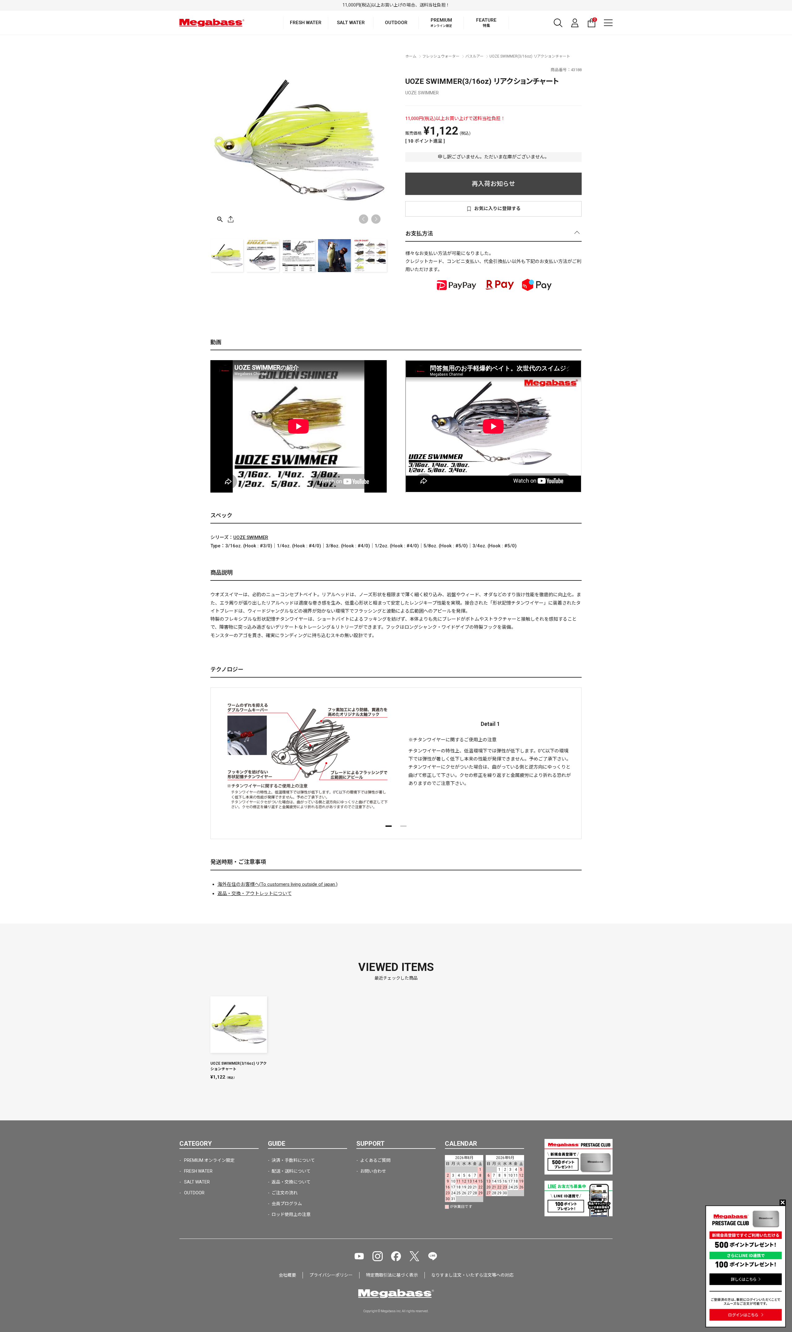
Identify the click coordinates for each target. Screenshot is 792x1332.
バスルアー (474, 56)
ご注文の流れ (285, 1192)
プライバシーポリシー (331, 1275)
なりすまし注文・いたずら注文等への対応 (472, 1275)
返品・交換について (291, 1181)
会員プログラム (287, 1203)
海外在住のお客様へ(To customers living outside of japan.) (277, 884)
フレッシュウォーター (440, 56)
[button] (376, 219)
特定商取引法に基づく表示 (392, 1275)
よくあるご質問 (375, 1160)
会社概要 (287, 1275)
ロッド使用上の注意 (291, 1214)
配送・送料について (291, 1171)
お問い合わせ (373, 1171)
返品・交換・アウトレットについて (254, 893)
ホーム (410, 56)
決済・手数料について (293, 1160)
